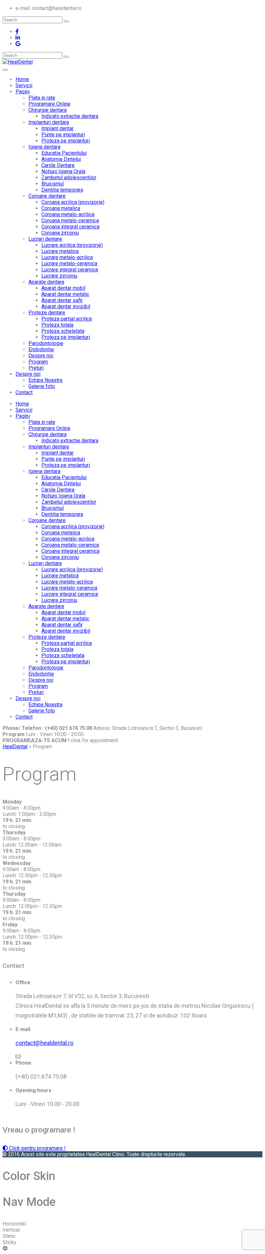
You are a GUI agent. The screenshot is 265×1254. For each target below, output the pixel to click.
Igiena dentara (44, 147)
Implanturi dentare (48, 122)
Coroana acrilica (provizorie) (72, 202)
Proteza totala (57, 325)
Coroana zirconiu (60, 233)
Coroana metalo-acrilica (67, 214)
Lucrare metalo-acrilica (67, 257)
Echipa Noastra (45, 380)
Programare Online (49, 104)
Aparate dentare (46, 282)
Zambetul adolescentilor (68, 177)
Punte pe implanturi (63, 135)
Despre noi (40, 356)
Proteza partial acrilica (66, 319)
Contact (24, 392)
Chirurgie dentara (47, 110)
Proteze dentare (46, 313)
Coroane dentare (47, 196)
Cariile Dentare (58, 165)
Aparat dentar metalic (65, 294)
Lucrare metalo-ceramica (69, 263)
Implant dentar (57, 128)
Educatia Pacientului (64, 153)
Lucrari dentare (45, 239)
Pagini (23, 92)
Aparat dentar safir (62, 300)
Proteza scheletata (62, 331)
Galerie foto (41, 386)
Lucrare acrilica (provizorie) (72, 245)
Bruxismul (52, 184)
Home (22, 79)
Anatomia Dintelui (61, 159)
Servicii (24, 85)
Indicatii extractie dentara (69, 116)
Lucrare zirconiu (59, 276)
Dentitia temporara (62, 190)
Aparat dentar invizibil (65, 306)
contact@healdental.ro (44, 1042)
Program (38, 362)
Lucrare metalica (60, 251)
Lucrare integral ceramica (69, 270)
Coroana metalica (60, 208)
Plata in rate (41, 98)
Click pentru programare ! (37, 1148)
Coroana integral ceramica (70, 227)
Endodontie (41, 349)
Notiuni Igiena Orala (63, 171)
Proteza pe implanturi (65, 141)
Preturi (36, 368)
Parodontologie (45, 343)
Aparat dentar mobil (63, 288)
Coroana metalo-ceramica (70, 220)
